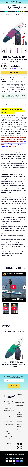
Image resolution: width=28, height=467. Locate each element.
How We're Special (19, 402)
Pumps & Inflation (8, 428)
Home (3, 15)
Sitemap (8, 443)
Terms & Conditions (19, 413)
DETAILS (22, 11)
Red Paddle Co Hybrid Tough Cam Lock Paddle (13, 142)
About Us (19, 399)
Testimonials (19, 405)
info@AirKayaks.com (9, 410)
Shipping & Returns (19, 425)
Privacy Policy (19, 409)
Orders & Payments (19, 431)
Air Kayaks (9, 454)
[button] (2, 7)
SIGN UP (14, 386)
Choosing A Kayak (8, 424)
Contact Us (19, 421)
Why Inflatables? (8, 421)
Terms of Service (16, 456)
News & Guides (8, 436)
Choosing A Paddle (9, 432)
